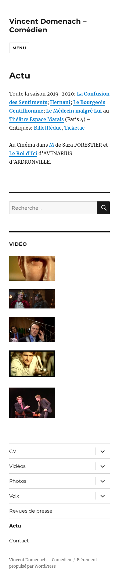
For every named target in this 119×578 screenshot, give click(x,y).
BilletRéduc (47, 128)
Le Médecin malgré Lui (74, 111)
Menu (19, 47)
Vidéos (17, 466)
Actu (15, 526)
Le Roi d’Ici (23, 153)
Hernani (60, 102)
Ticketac (74, 128)
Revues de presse (30, 511)
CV (12, 451)
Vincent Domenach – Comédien (40, 559)
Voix (14, 496)
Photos (18, 481)
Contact (19, 541)
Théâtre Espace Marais (36, 119)
